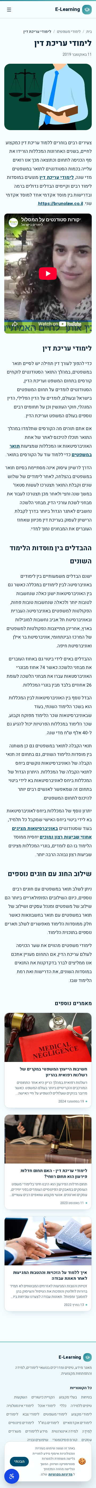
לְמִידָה (87, 1431)
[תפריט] (9, 9)
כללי (63, 1406)
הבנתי (19, 1461)
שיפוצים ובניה (37, 1440)
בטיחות (86, 1397)
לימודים (12, 1414)
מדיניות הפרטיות (61, 1474)
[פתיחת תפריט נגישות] (11, 1476)
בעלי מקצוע (68, 1397)
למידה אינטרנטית (65, 1431)
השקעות (20, 1397)
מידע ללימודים (36, 1431)
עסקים (87, 1440)
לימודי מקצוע (81, 1414)
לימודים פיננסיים (21, 1423)
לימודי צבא (30, 1414)
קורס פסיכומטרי (65, 1440)
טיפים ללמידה (81, 1406)
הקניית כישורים (43, 1397)
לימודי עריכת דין (56, 177)
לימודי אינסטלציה (20, 1406)
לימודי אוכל (46, 1406)
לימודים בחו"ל (48, 1423)
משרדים (15, 1431)
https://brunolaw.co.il (60, 203)
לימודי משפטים (69, 31)
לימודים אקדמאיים (77, 1423)
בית (89, 31)
